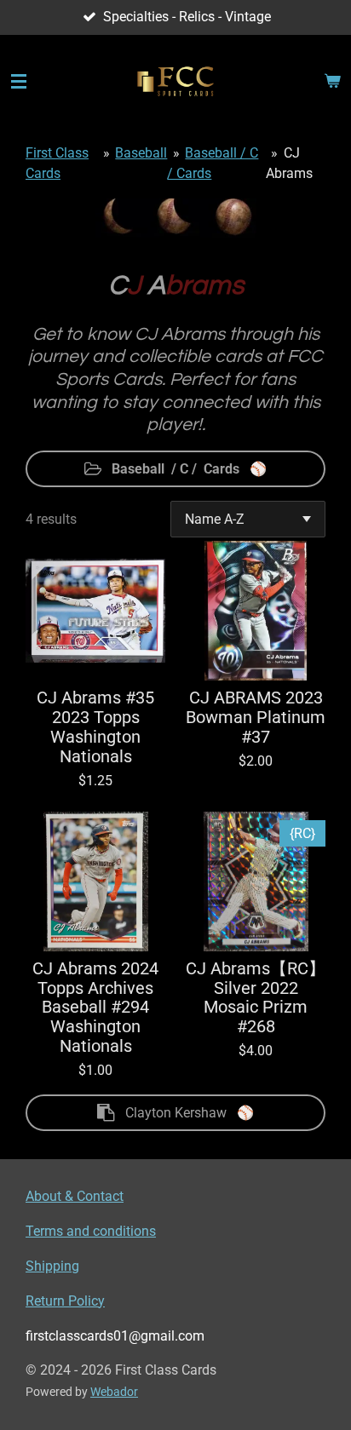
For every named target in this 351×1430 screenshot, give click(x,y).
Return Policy (65, 1301)
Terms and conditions (91, 1231)
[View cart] (332, 81)
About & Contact (75, 1196)
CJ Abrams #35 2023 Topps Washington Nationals (95, 728)
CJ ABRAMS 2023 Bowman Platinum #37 (255, 718)
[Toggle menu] (18, 81)
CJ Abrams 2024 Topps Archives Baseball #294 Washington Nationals (95, 1008)
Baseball (141, 153)
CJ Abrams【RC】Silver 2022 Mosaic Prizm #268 (255, 998)
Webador (114, 1391)
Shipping (52, 1266)
